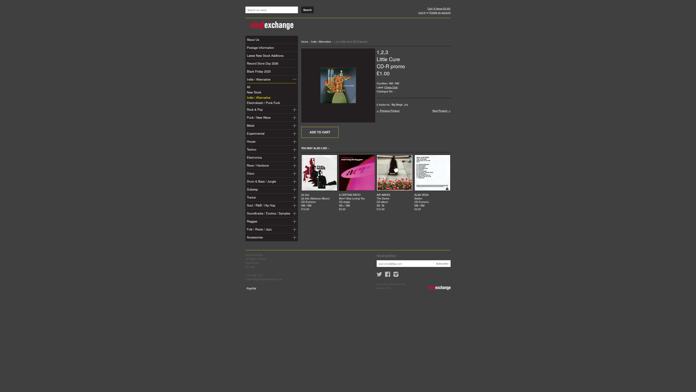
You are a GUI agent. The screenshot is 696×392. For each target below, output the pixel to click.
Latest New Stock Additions (265, 55)
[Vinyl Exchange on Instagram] (396, 275)
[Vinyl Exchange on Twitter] (379, 275)
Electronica (254, 157)
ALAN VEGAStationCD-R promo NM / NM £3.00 (421, 202)
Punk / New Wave (259, 117)
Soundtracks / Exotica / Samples (268, 213)
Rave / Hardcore (258, 165)
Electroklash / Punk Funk (263, 103)
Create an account (440, 12)
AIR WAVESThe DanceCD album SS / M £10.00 (383, 202)
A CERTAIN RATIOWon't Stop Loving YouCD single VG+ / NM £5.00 (352, 202)
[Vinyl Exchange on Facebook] (387, 275)
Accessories (255, 237)
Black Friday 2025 (259, 71)
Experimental (255, 133)
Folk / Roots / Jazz (259, 229)
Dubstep (252, 189)
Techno (251, 149)
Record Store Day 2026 (262, 63)
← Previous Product (388, 111)
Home (304, 41)
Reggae (252, 221)
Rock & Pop (255, 109)
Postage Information (260, 47)
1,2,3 (382, 52)
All (248, 87)
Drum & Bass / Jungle (261, 181)
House (251, 141)
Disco (250, 173)
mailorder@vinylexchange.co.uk (263, 279)
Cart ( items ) (439, 8)
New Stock (254, 92)
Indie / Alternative (258, 79)
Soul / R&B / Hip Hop (261, 205)
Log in (422, 12)
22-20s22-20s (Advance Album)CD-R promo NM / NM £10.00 (315, 202)
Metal (250, 125)
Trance (251, 197)
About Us (253, 39)
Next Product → (441, 111)
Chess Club (391, 87)
